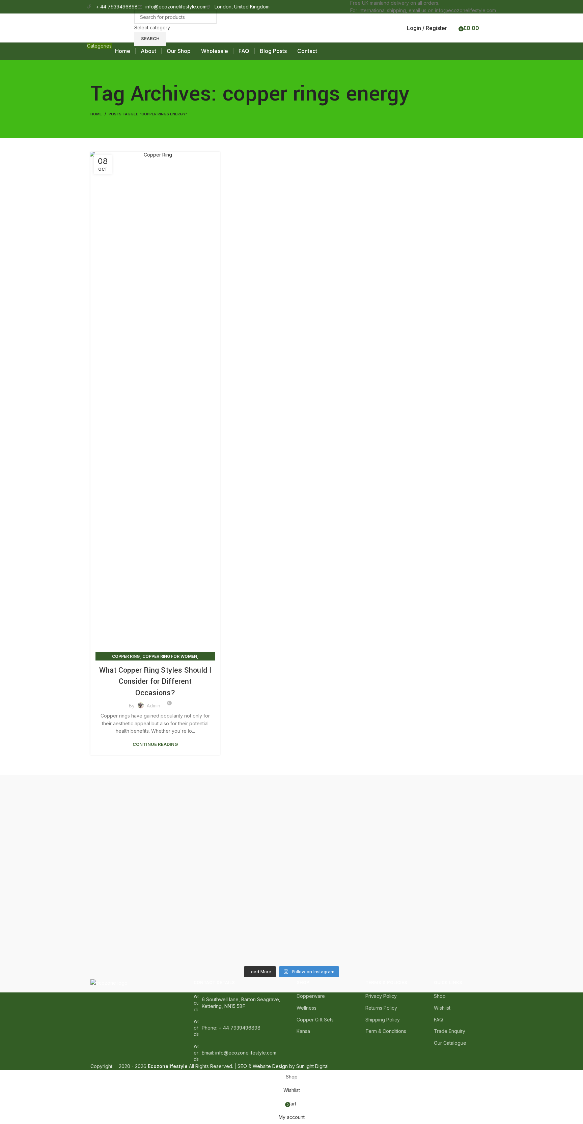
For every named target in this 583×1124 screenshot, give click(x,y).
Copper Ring (126, 656)
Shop (440, 996)
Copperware (311, 996)
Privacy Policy (381, 996)
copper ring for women (169, 656)
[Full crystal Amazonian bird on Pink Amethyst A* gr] (342, 790)
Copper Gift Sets (315, 1019)
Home (96, 114)
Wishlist (442, 1008)
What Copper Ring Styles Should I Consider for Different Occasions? (155, 681)
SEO (242, 1066)
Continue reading (155, 744)
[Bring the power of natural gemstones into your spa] (139, 869)
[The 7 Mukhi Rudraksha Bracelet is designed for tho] (241, 866)
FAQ (438, 1019)
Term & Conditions (385, 1031)
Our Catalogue (450, 1043)
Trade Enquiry (449, 1031)
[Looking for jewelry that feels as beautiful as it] (444, 851)
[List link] (240, 1028)
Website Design (270, 1066)
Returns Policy (381, 1008)
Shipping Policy (382, 1019)
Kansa (303, 1031)
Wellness (306, 1008)
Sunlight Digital (312, 1066)
